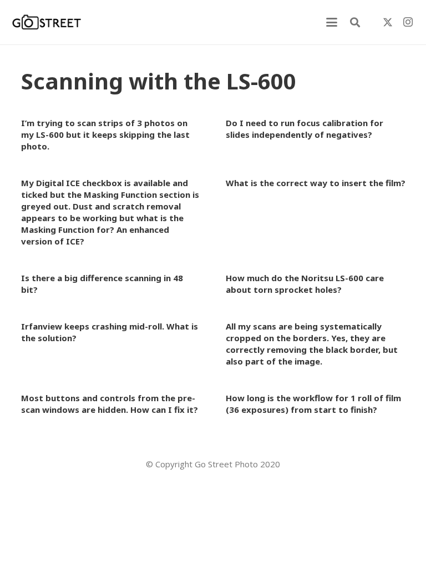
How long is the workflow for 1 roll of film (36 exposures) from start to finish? (313, 403)
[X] (388, 22)
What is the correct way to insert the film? (315, 182)
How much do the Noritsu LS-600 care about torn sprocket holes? (305, 283)
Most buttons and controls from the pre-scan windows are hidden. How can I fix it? (109, 403)
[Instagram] (408, 22)
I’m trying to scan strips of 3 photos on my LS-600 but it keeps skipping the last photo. (105, 134)
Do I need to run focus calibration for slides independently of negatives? (304, 128)
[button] (332, 22)
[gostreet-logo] (46, 22)
